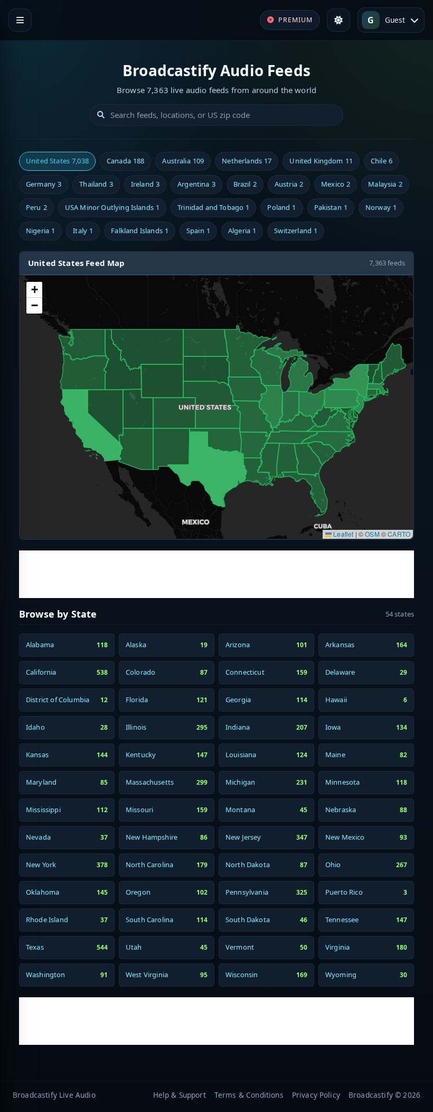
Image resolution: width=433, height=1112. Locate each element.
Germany (43, 184)
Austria (289, 184)
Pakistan (330, 207)
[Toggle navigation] (20, 20)
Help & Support (179, 1095)
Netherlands (246, 161)
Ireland (145, 184)
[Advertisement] (216, 574)
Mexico (335, 184)
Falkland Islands (139, 230)
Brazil (245, 184)
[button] (34, 290)
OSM (372, 533)
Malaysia (385, 184)
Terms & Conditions (249, 1095)
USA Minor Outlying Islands (112, 207)
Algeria (242, 230)
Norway (381, 207)
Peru (36, 207)
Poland (281, 207)
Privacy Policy (316, 1095)
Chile (381, 161)
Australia (183, 161)
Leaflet (342, 533)
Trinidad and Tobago (213, 207)
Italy (83, 230)
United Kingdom (321, 161)
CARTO (399, 533)
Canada (125, 161)
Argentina (196, 184)
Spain (198, 230)
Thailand (95, 184)
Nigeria (40, 230)
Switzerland (295, 230)
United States (57, 161)
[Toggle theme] (338, 20)
